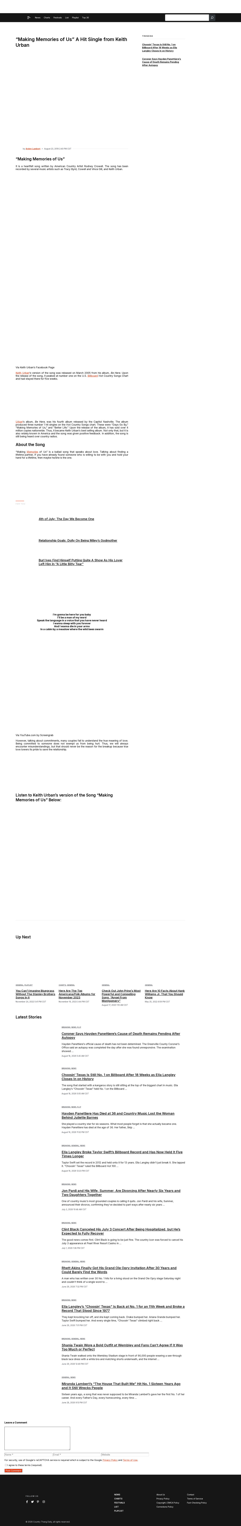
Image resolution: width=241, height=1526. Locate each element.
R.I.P (79, 1027)
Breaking (66, 1027)
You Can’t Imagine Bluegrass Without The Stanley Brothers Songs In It (35, 994)
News (73, 1027)
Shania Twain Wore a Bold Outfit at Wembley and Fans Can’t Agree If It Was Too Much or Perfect (122, 1347)
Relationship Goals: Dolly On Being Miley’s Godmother (78, 540)
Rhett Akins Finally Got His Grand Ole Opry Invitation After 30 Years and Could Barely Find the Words (119, 1270)
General (19, 985)
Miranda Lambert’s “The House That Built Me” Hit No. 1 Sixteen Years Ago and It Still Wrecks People (121, 1386)
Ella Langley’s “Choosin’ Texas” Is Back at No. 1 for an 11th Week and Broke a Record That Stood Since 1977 (123, 1308)
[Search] (212, 17)
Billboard (93, 375)
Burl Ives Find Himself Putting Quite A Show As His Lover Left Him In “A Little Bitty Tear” (81, 562)
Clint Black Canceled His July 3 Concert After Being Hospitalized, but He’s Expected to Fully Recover (121, 1231)
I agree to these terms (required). (24, 1465)
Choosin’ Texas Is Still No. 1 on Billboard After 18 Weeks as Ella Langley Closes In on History (159, 47)
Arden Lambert (33, 148)
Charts (62, 985)
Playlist (28, 985)
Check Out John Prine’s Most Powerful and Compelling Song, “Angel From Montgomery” (121, 996)
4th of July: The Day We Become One (66, 519)
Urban (19, 421)
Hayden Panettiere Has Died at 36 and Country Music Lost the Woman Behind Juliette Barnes (118, 1115)
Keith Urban (22, 372)
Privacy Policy (110, 1460)
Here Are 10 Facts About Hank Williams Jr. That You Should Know (165, 994)
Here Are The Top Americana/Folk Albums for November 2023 (77, 994)
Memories (32, 451)
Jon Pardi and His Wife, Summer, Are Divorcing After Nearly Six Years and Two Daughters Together (121, 1193)
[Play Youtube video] (72, 837)
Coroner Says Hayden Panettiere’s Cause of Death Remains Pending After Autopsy (161, 62)
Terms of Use (130, 1460)
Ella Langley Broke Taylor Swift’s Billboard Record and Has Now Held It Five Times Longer (122, 1154)
